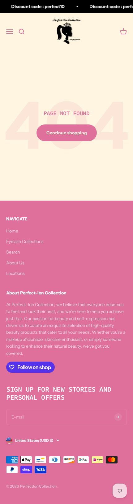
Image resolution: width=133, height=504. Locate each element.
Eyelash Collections (25, 241)
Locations (15, 273)
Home (12, 231)
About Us (15, 263)
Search (13, 252)
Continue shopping (66, 133)
